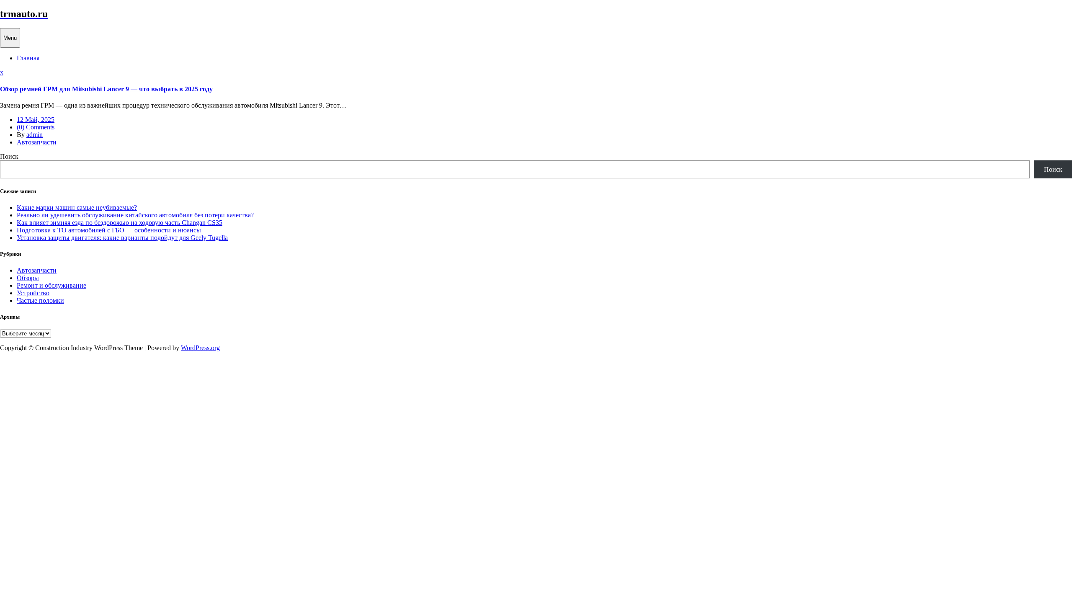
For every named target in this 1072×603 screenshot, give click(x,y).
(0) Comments (35, 127)
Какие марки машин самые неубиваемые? (77, 207)
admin (34, 134)
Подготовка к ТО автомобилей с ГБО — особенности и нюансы (109, 230)
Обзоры (28, 277)
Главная (28, 58)
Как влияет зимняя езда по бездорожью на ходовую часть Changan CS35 (119, 222)
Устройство (33, 292)
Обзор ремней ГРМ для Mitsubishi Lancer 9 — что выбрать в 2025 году (106, 89)
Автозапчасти (37, 142)
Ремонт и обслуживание (51, 285)
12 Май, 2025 (35, 119)
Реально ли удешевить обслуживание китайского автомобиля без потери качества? (135, 215)
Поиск (9, 156)
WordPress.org (200, 347)
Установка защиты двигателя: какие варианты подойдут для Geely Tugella (122, 237)
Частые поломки (40, 300)
